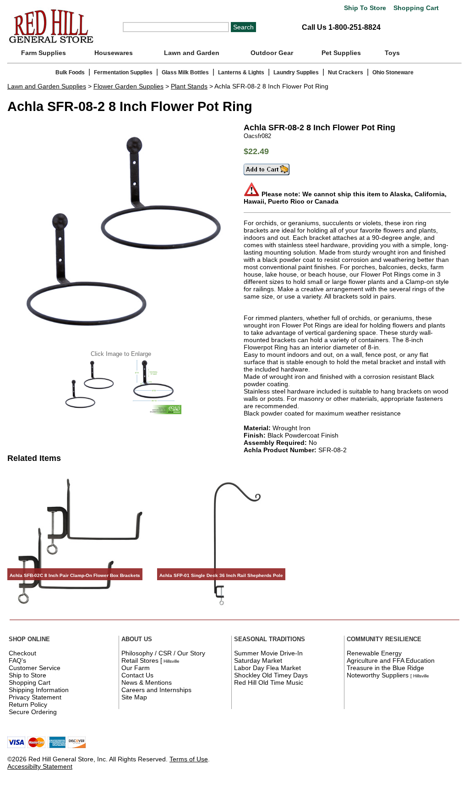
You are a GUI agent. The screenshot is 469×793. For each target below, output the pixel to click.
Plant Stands (189, 86)
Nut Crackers (345, 72)
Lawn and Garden (191, 52)
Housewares (113, 52)
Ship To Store (365, 8)
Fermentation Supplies (123, 72)
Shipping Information (39, 689)
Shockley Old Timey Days (271, 675)
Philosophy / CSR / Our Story (163, 653)
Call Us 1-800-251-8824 (341, 27)
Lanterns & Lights (241, 72)
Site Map (134, 697)
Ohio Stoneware (393, 72)
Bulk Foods (70, 72)
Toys (392, 52)
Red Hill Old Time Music (268, 682)
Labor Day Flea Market (267, 667)
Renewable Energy (374, 653)
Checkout (22, 653)
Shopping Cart (415, 8)
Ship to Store (27, 675)
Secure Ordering (33, 711)
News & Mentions (146, 682)
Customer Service (34, 667)
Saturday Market (258, 660)
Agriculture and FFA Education (391, 660)
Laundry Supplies (296, 72)
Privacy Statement (35, 697)
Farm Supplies (43, 52)
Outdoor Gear (272, 52)
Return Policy (28, 704)
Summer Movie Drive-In (268, 653)
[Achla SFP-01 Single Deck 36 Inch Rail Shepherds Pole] (228, 611)
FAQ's (17, 660)
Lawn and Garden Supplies (46, 86)
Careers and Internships (156, 689)
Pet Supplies (341, 52)
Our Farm (135, 667)
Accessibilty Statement (39, 766)
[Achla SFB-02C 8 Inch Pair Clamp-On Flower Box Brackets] (78, 611)
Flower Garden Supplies (128, 86)
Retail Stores (139, 660)
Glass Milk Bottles (185, 72)
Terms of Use (188, 759)
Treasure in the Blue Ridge (385, 667)
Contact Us (137, 675)
